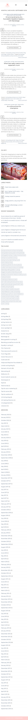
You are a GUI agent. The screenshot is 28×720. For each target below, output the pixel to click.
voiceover (4, 406)
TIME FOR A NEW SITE (11, 187)
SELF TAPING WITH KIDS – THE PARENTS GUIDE (14, 192)
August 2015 (4, 547)
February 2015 (5, 564)
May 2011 (3, 688)
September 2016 (6, 512)
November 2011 (5, 671)
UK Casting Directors (7, 400)
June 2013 (4, 616)
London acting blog (15, 291)
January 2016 (5, 532)
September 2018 (6, 458)
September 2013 (6, 607)
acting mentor (14, 14)
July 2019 (3, 440)
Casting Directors (6, 277)
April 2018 (4, 469)
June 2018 (4, 463)
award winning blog (18, 267)
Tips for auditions (6, 394)
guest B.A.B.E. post (18, 284)
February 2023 (5, 414)
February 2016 (5, 530)
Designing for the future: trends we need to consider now (13, 231)
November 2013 (5, 602)
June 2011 (4, 685)
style (18, 298)
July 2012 (3, 648)
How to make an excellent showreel (10, 289)
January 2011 (5, 697)
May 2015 (3, 556)
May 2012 (3, 654)
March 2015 (4, 561)
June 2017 (4, 492)
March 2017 (4, 501)
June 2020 (4, 432)
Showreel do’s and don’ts (18, 235)
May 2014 (4, 584)
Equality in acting (6, 345)
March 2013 (4, 625)
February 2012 (5, 662)
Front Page (10, 15)
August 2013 (4, 610)
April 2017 (4, 498)
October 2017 (5, 481)
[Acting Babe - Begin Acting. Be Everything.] (7, 4)
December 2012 (5, 633)
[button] (16, 5)
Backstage (4, 336)
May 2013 (3, 619)
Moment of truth (6, 368)
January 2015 (5, 567)
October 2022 (5, 420)
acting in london (13, 255)
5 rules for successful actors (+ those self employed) (14, 221)
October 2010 (5, 706)
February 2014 (5, 593)
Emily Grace (19, 281)
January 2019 (5, 452)
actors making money (7, 262)
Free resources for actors (8, 351)
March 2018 (4, 472)
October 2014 (5, 573)
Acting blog (6, 14)
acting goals (5, 255)
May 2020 (4, 434)
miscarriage (10, 100)
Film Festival (5, 348)
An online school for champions (14, 107)
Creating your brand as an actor (9, 279)
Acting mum (14, 61)
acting (3, 250)
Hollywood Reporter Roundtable (11, 362)
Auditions (19, 264)
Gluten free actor (6, 357)
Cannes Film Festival (12, 274)
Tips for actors (17, 15)
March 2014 (4, 590)
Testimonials (5, 385)
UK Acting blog (5, 397)
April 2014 (4, 587)
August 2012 (4, 645)
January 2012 (5, 665)
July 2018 (3, 460)
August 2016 (5, 515)
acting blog (21, 54)
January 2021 (5, 429)
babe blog (4, 269)
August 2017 (4, 486)
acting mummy (13, 257)
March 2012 (4, 659)
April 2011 (3, 691)
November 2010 (6, 703)
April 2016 (4, 527)
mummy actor (5, 298)
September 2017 (6, 483)
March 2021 (4, 426)
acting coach (12, 252)
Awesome (4, 331)
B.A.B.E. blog (21, 14)
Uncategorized (5, 403)
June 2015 (4, 553)
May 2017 (3, 495)
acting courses (8, 141)
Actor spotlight (5, 328)
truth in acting (5, 303)
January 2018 (5, 475)
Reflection (4, 374)
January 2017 (5, 507)
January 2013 (5, 631)
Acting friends (20, 252)
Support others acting (7, 301)
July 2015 (3, 550)
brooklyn (4, 274)
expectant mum (9, 98)
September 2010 (6, 708)
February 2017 (5, 504)
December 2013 (5, 599)
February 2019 (5, 449)
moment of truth (6, 296)
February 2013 (5, 628)
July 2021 (3, 423)
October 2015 (5, 541)
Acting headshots (5, 55)
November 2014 (6, 570)
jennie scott (20, 55)
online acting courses (18, 141)
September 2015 (6, 544)
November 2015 (5, 538)
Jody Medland (5, 291)
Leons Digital (5, 226)
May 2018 (4, 466)
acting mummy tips (6, 260)
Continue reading (14, 47)
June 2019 (4, 443)
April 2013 (4, 622)
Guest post (4, 359)
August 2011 (4, 680)
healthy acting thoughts (7, 286)
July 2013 (3, 613)
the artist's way (17, 301)
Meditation (20, 294)
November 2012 (5, 636)
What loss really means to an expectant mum (14, 64)
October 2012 (5, 639)
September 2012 (6, 642)
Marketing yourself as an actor (9, 294)
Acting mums (16, 260)
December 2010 (6, 700)
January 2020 (5, 437)
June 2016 (4, 521)
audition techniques (6, 267)
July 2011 (3, 682)
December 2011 (5, 668)
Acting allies (4, 316)
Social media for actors (7, 377)
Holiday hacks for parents (12, 196)
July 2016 (3, 518)
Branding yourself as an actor (9, 342)
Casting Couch (22, 274)
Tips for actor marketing (8, 388)
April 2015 (4, 558)
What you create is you (18, 226)
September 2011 (6, 677)
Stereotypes (4, 380)
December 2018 (6, 455)
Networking (4, 371)
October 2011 (5, 674)
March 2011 (4, 694)
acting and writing (10, 250)
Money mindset (15, 296)
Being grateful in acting (14, 269)
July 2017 (3, 489)
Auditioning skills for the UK (8, 264)
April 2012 (4, 657)
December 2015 (5, 535)
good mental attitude (7, 284)
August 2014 (5, 579)
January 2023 (5, 417)
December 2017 (5, 478)
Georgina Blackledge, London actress (14, 205)
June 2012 (4, 651)
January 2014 (5, 596)
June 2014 (4, 582)
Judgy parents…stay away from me (15, 200)
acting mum (5, 257)
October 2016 (5, 509)
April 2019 (4, 446)
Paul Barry (12, 298)
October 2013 (5, 605)
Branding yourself (17, 272)
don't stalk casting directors (8, 281)
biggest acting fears (6, 272)
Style (2, 382)
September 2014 (6, 576)
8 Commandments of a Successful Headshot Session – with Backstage (14, 19)
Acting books (5, 252)
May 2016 (4, 524)
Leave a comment (22, 57)
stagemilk (3, 143)
